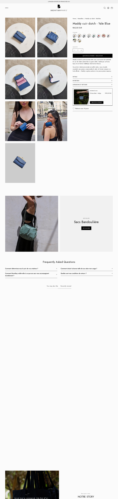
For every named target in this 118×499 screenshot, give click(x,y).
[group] (59, 1)
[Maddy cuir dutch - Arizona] (75, 36)
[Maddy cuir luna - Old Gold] (79, 40)
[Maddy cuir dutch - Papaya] (99, 36)
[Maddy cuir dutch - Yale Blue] (108, 36)
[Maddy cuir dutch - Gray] (89, 36)
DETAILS (75, 77)
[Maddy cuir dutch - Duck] (84, 36)
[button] (104, 8)
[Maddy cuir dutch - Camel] (79, 36)
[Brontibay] (59, 8)
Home (74, 19)
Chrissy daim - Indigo (95, 93)
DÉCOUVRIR (86, 228)
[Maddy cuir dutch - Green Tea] (94, 36)
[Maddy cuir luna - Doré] (75, 40)
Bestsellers (80, 19)
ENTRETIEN (76, 81)
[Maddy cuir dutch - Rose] (104, 36)
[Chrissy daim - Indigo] (81, 96)
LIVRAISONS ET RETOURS (80, 85)
